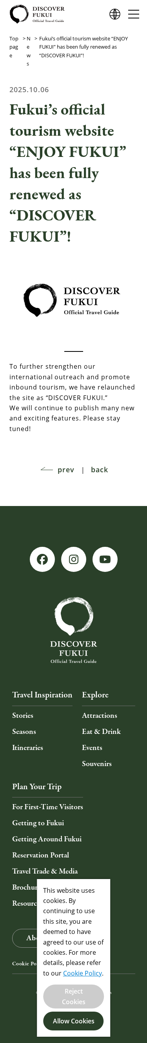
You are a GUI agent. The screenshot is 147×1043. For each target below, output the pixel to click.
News (29, 51)
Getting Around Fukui (47, 839)
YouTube (105, 559)
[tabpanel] (73, 299)
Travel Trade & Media (45, 871)
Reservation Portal (40, 855)
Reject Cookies (73, 996)
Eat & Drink (101, 732)
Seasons (24, 732)
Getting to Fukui (38, 823)
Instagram (73, 559)
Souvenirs (97, 764)
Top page (13, 47)
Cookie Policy (28, 963)
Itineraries (27, 748)
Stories (22, 716)
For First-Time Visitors (47, 807)
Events (92, 748)
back (99, 469)
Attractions (99, 716)
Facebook (42, 559)
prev (66, 469)
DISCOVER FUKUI (37, 14)
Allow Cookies (73, 1021)
